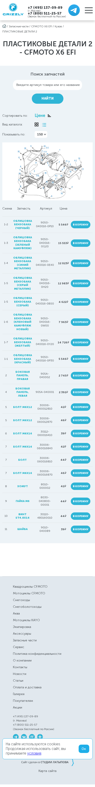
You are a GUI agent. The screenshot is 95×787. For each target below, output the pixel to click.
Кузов (58, 26)
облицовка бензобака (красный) (22, 359)
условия (34, 753)
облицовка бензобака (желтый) (22, 342)
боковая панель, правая (22, 375)
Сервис (18, 647)
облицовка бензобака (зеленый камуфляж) (22, 243)
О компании (22, 660)
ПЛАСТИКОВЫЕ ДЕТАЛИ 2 (19, 31)
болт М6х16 (22, 446)
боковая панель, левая (22, 392)
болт (22, 459)
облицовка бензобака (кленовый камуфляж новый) (22, 322)
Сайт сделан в (47, 762)
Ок (84, 749)
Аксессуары (22, 634)
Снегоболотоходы (27, 607)
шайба (22, 529)
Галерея (18, 694)
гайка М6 (23, 501)
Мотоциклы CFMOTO (29, 593)
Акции (17, 707)
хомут (22, 486)
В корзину (80, 224)
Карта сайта (47, 771)
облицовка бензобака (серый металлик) (22, 283)
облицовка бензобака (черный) (22, 224)
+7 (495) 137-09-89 (45, 7)
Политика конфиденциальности (37, 654)
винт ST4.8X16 (22, 516)
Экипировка (22, 627)
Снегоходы (21, 600)
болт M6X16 (22, 433)
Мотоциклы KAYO (26, 620)
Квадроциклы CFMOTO (30, 587)
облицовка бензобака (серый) (22, 301)
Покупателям (23, 701)
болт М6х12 (22, 420)
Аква (16, 613)
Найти (48, 98)
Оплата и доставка (27, 687)
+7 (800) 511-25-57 (45, 13)
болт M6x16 (22, 473)
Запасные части (19, 26)
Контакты (20, 667)
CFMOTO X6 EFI (41, 26)
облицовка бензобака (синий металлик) (22, 263)
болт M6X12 (22, 407)
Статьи (18, 681)
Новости (19, 674)
